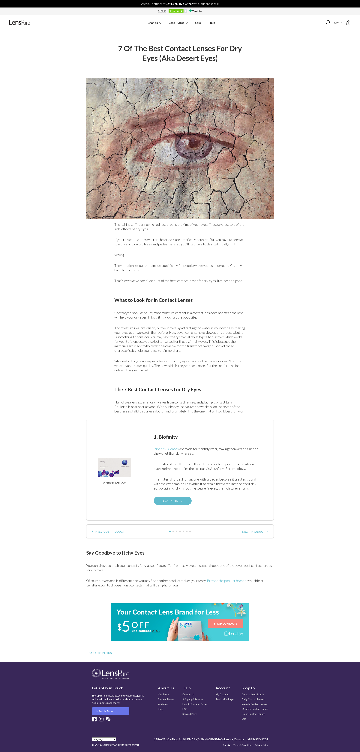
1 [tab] (170, 531)
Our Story (163, 694)
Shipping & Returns (192, 699)
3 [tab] (177, 531)
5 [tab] (183, 531)
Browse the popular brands (226, 581)
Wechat (108, 719)
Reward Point (189, 713)
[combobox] (328, 22)
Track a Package (224, 699)
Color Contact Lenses (253, 713)
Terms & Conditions (243, 745)
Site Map (227, 745)
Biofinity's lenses (166, 449)
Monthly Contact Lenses (255, 709)
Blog (160, 709)
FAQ (184, 709)
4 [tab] (180, 531)
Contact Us (188, 694)
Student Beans (166, 699)
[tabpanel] (180, 470)
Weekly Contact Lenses (254, 704)
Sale (198, 22)
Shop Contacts (180, 622)
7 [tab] (190, 531)
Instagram (101, 719)
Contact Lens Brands (253, 694)
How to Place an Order (194, 704)
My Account (222, 694)
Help (212, 22)
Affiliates (163, 704)
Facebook (94, 719)
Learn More (172, 500)
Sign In (338, 22)
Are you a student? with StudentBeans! (180, 3)
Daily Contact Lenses (253, 699)
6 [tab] (187, 531)
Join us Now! (105, 711)
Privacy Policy (261, 745)
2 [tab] (173, 531)
